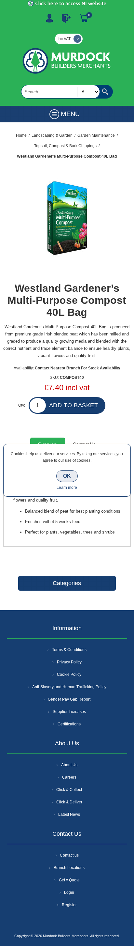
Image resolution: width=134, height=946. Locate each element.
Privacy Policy (69, 662)
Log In (66, 18)
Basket (84, 18)
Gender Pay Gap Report (69, 699)
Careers (69, 777)
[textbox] (60, 91)
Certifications (69, 724)
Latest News (69, 814)
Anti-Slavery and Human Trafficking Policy (69, 687)
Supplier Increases (69, 711)
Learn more (67, 487)
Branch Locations (69, 867)
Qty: (21, 405)
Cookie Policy (69, 674)
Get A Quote (69, 880)
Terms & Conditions (69, 649)
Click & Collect (69, 789)
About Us (69, 765)
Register (49, 18)
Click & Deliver (69, 802)
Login (69, 892)
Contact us (69, 855)
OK (67, 476)
